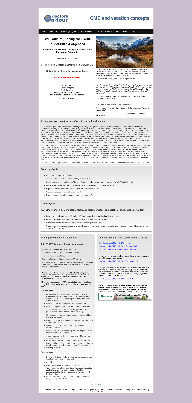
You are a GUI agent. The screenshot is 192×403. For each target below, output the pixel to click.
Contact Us (136, 32)
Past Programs (86, 32)
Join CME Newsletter (104, 32)
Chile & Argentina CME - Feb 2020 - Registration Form (118, 261)
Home (44, 32)
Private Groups (121, 32)
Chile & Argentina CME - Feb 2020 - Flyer (114, 243)
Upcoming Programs (69, 32)
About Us (53, 32)
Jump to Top (96, 384)
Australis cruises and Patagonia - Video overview (117, 249)
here (102, 115)
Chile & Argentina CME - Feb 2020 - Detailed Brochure (118, 246)
